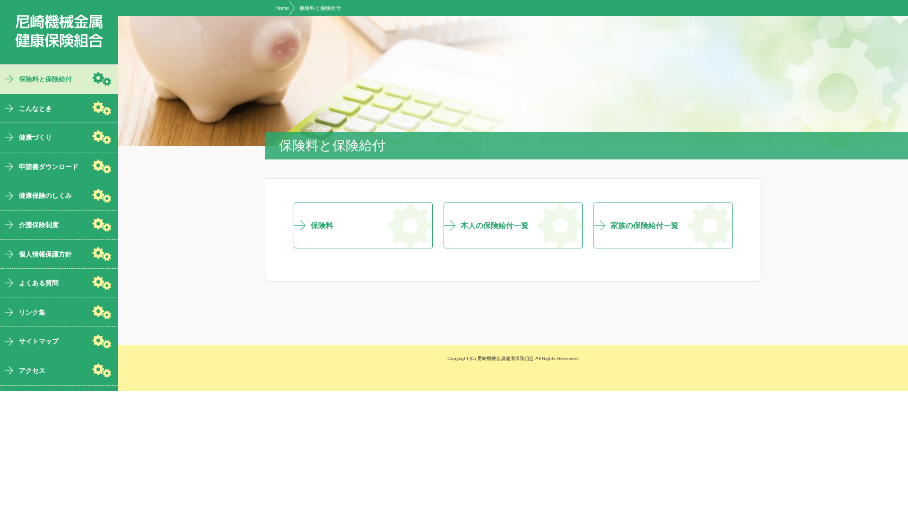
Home (282, 8)
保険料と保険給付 (320, 8)
